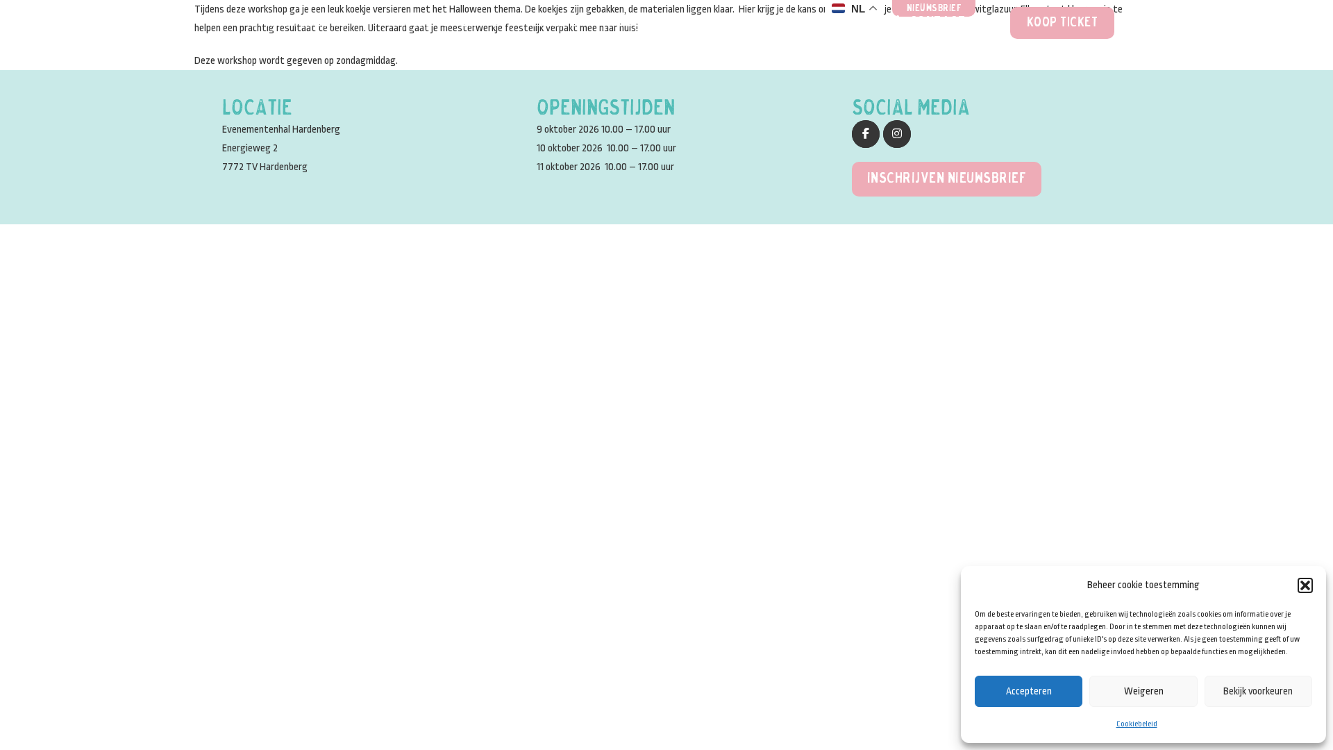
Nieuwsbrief (934, 8)
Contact (937, 23)
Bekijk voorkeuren (1258, 691)
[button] (1305, 585)
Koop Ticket (1062, 23)
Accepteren (1029, 691)
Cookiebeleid (1136, 723)
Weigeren (1144, 691)
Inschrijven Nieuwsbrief (947, 179)
